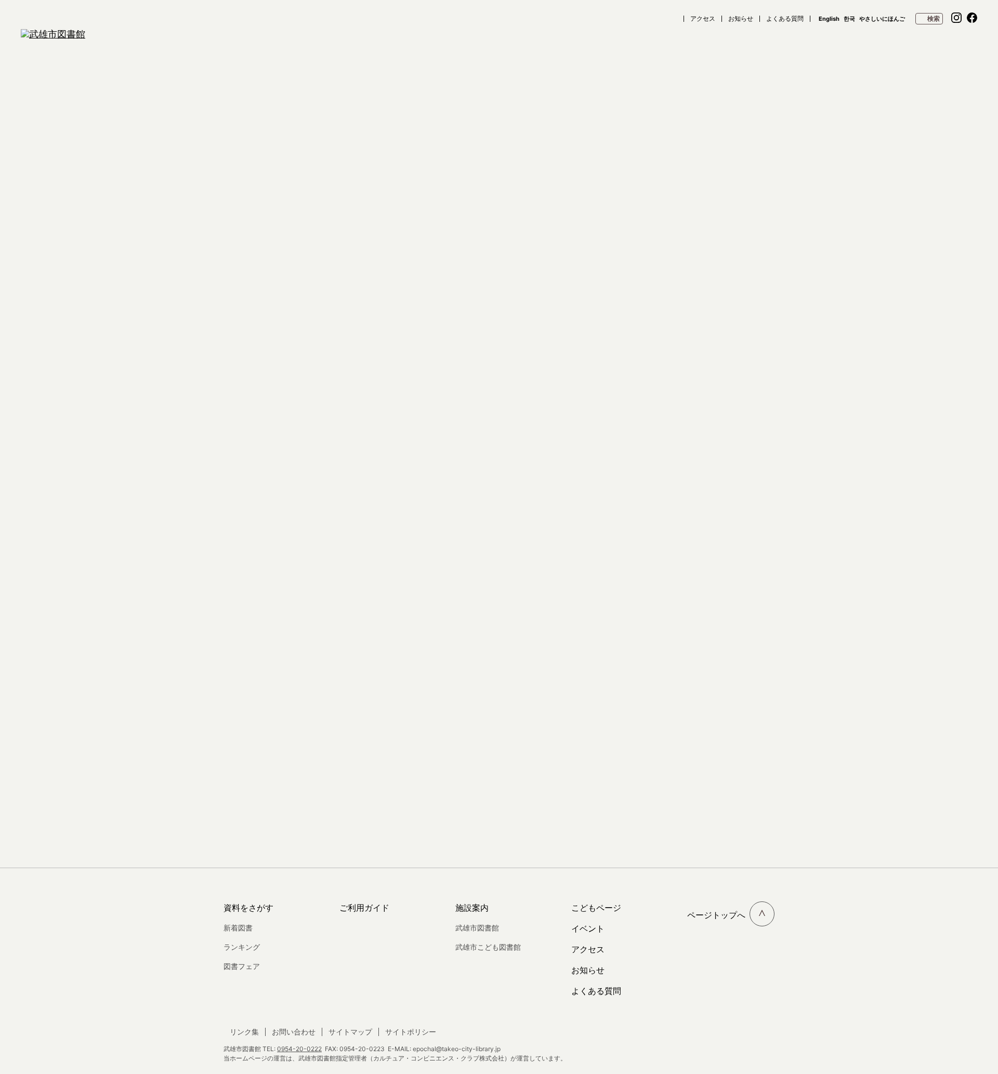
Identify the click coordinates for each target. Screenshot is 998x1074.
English (829, 19)
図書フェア (242, 966)
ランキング (242, 946)
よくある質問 (785, 19)
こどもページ (596, 907)
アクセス (702, 19)
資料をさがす (248, 907)
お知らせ (740, 19)
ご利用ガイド (364, 907)
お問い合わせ (294, 1032)
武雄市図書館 (477, 927)
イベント (588, 928)
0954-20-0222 (299, 1049)
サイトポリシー (410, 1032)
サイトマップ (350, 1032)
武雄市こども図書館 (488, 946)
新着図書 (238, 927)
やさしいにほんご (882, 19)
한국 (849, 19)
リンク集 (244, 1032)
